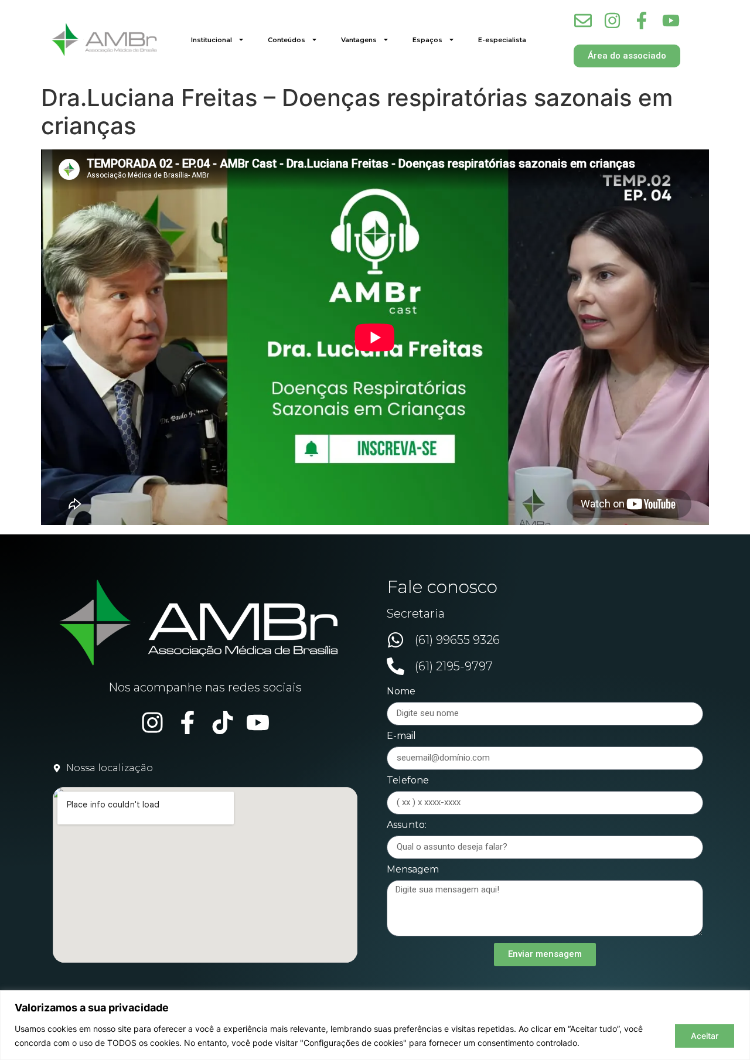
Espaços (427, 40)
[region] (375, 1025)
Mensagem (413, 870)
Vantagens (359, 40)
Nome (401, 692)
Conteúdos (286, 40)
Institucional (211, 40)
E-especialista (502, 40)
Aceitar (704, 1036)
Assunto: (407, 825)
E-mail (401, 736)
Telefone (408, 781)
